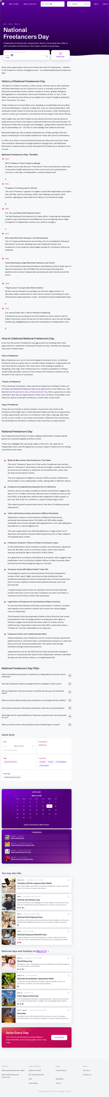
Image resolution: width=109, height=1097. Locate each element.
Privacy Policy (61, 1070)
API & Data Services (36, 1075)
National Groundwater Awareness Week (35, 978)
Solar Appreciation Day (27, 996)
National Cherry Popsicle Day (22, 859)
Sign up (105, 4)
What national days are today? (13, 1070)
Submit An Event (35, 1070)
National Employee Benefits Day (32, 934)
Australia (42, 762)
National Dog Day (17, 838)
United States (44, 765)
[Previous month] (15, 795)
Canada (50, 762)
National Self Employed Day (29, 917)
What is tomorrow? (30, 4)
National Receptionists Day (16, 392)
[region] (19, 746)
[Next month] (57, 795)
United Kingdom (61, 762)
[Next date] (33, 746)
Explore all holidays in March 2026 (36, 825)
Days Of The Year (50, 1091)
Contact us (87, 1075)
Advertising (33, 1083)
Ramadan (21, 1013)
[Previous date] (5, 746)
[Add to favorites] (68, 880)
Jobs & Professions (10, 762)
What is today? (14, 4)
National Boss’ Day (39, 392)
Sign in (96, 4)
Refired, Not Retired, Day (28, 900)
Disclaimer (60, 1079)
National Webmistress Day (21, 852)
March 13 (17, 24)
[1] (5, 179)
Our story (86, 1070)
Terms (58, 1083)
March (11, 24)
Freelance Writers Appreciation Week (34, 883)
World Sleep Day (24, 961)
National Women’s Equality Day (22, 845)
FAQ (30, 1079)
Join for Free (59, 1037)
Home (5, 24)
